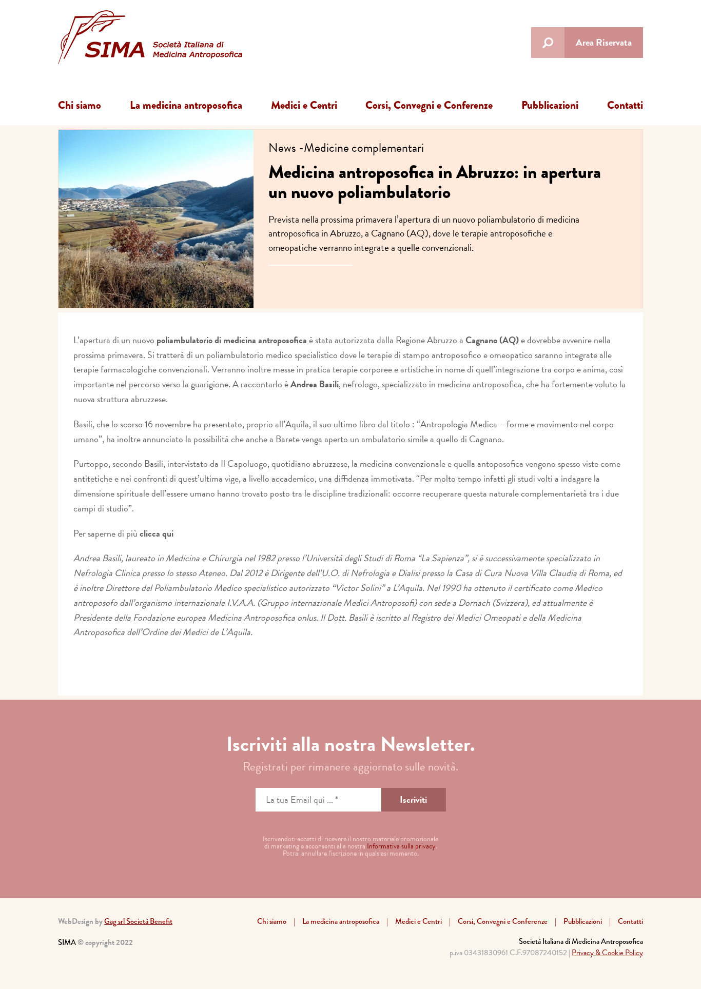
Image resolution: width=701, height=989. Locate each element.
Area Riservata (604, 42)
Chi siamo (79, 105)
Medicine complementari (364, 148)
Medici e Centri (304, 105)
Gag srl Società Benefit (138, 921)
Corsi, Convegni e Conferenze (429, 105)
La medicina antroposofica (186, 105)
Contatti (625, 105)
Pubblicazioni (549, 105)
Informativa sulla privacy (401, 846)
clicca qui (156, 533)
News (282, 148)
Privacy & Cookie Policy (607, 952)
